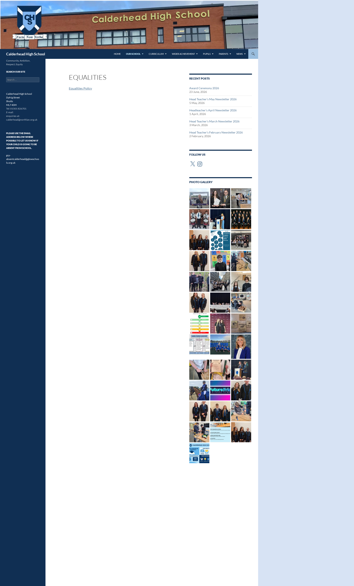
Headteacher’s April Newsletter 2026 (213, 110)
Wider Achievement (183, 53)
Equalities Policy (80, 88)
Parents (223, 53)
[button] (199, 198)
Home (117, 53)
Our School (133, 53)
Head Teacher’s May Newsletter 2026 (213, 99)
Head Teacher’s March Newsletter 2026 (214, 121)
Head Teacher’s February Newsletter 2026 (216, 132)
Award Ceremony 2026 (204, 88)
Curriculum (156, 53)
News (239, 53)
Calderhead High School (25, 54)
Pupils (207, 53)
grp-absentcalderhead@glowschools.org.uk (22, 159)
